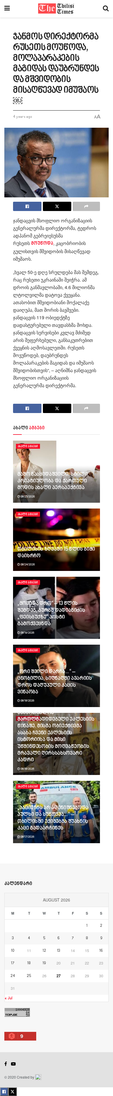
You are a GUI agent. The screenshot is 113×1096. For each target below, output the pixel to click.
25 (29, 976)
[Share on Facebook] (27, 206)
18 (29, 963)
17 (12, 963)
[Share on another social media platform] (86, 206)
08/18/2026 (27, 700)
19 (44, 963)
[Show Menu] (7, 8)
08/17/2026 (27, 837)
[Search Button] (106, 8)
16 (101, 951)
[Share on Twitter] (57, 206)
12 (44, 951)
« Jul (8, 998)
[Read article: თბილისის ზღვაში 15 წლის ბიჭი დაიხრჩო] (56, 540)
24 (12, 976)
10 (12, 951)
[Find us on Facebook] (5, 1064)
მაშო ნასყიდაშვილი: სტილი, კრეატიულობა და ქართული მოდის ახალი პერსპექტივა (53, 481)
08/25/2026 (27, 496)
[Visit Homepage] (56, 9)
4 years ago (22, 117)
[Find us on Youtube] (13, 1064)
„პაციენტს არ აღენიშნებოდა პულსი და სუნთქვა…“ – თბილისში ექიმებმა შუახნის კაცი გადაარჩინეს (52, 818)
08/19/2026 (27, 632)
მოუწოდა (42, 243)
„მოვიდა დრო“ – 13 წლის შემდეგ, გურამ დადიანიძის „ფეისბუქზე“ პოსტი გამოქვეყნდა (51, 614)
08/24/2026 (27, 564)
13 (58, 951)
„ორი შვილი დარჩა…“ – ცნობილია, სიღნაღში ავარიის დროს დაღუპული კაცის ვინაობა (54, 682)
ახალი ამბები (28, 446)
